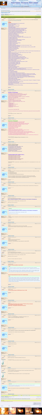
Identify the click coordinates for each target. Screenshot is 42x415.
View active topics (8, 10)
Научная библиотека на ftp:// (26, 11)
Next (40, 14)
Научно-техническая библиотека (16, 11)
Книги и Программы (8, 11)
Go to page (38, 14)
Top (1, 89)
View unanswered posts (3, 10)
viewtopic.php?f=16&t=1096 (17, 20)
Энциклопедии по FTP (5, 12)
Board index (3, 11)
